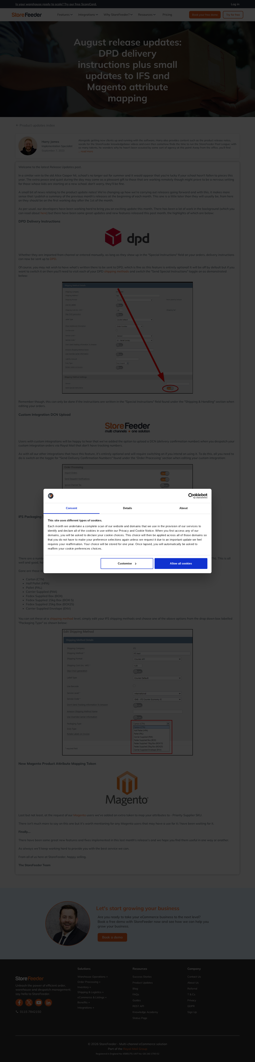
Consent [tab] (71, 508)
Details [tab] (127, 508)
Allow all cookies (181, 563)
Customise (125, 563)
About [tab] (183, 508)
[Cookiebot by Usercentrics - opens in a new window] (191, 496)
